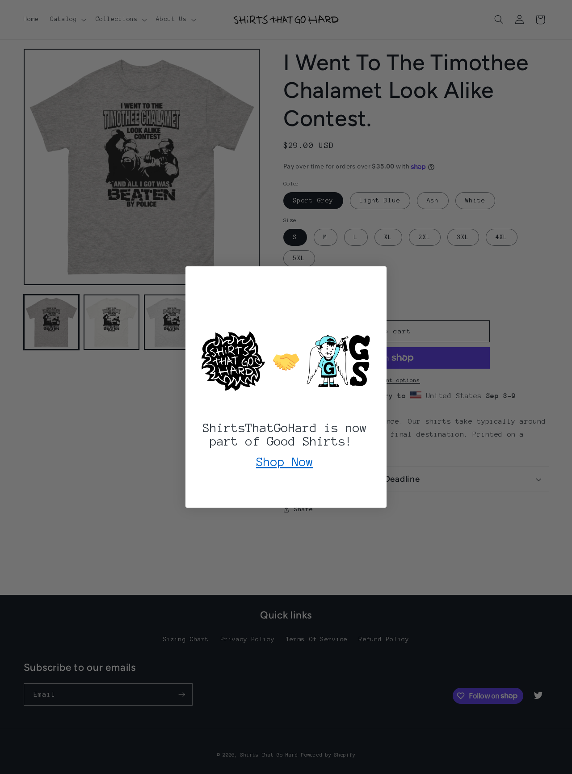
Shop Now (284, 461)
